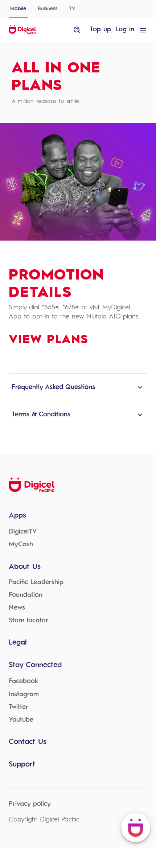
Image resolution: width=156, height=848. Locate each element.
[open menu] (143, 30)
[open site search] (77, 30)
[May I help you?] (135, 827)
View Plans (48, 340)
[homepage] (22, 33)
